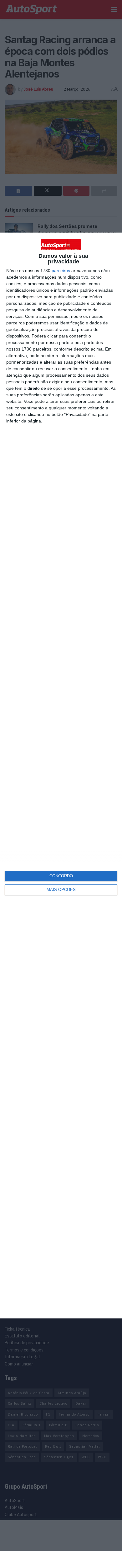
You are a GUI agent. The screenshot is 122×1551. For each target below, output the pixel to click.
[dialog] (61, 775)
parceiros (61, 270)
